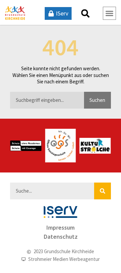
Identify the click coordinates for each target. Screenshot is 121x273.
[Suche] (102, 191)
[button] (85, 13)
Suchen (97, 100)
